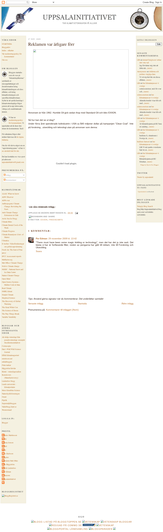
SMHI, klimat (7, 291)
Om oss (5, 60)
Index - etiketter (8, 50)
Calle (5, 439)
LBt (138, 60)
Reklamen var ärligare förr (51, 44)
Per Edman (7, 471)
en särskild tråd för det (10, 151)
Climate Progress (8, 231)
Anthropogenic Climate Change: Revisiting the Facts (11, 206)
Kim (4, 450)
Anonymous (141, 71)
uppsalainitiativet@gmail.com (13, 162)
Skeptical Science (8, 298)
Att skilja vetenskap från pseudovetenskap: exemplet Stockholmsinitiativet (13, 340)
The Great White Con (10, 307)
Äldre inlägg (127, 303)
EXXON (44, 220)
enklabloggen (7, 362)
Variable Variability (9, 317)
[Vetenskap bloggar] (116, 522)
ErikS (5, 446)
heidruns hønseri (143, 141)
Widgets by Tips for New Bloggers (149, 165)
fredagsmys (56, 220)
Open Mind (6, 279)
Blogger (5, 422)
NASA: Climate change (10, 266)
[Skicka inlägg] (76, 213)
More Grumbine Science (11, 390)
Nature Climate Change (10, 275)
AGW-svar (6, 200)
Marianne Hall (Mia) (10, 461)
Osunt (4, 397)
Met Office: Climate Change (12, 263)
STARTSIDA (7, 44)
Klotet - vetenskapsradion (11, 371)
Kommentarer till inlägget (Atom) (62, 309)
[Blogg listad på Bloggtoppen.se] (56, 522)
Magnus (6, 457)
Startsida (82, 303)
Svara (39, 251)
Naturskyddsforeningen (11, 393)
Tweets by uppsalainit (145, 177)
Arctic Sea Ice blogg (9, 218)
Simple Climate (7, 294)
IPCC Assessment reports (11, 256)
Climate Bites (7, 222)
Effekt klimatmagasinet (10, 355)
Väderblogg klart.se (9, 406)
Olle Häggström (8, 464)
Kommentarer (11, 180)
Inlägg (8, 175)
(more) (149, 68)
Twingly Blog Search (145, 206)
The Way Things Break (10, 314)
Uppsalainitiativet (9, 479)
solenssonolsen (143, 95)
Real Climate (6, 288)
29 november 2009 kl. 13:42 (62, 238)
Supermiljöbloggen (9, 403)
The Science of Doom (10, 310)
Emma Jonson (8, 442)
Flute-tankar (6, 365)
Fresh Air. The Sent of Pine (12, 250)
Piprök (4, 400)
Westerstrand (7, 410)
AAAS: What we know (10, 193)
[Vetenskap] (91, 522)
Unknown (6, 475)
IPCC (4, 253)
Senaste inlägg (35, 303)
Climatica (5, 240)
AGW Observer (7, 197)
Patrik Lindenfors (9, 468)
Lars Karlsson (8, 453)
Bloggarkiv (6, 47)
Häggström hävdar (9, 368)
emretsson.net (7, 358)
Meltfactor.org (7, 259)
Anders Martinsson (10, 435)
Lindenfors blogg (8, 381)
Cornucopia (6, 346)
